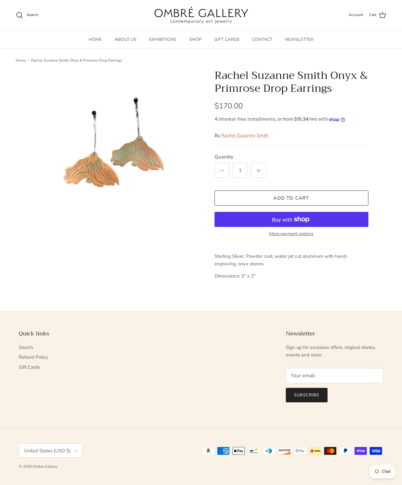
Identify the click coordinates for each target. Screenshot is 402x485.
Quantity (224, 157)
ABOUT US (125, 39)
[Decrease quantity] (222, 170)
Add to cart (291, 198)
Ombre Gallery (45, 466)
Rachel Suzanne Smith (245, 135)
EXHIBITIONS (163, 39)
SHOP (195, 39)
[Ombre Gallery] (201, 15)
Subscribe (306, 395)
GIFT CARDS (227, 39)
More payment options (291, 234)
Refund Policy (33, 357)
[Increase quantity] (258, 170)
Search (26, 347)
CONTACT (262, 39)
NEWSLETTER (299, 39)
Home (21, 60)
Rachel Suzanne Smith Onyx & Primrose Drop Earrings (76, 60)
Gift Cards (29, 367)
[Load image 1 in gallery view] (117, 146)
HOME (95, 39)
